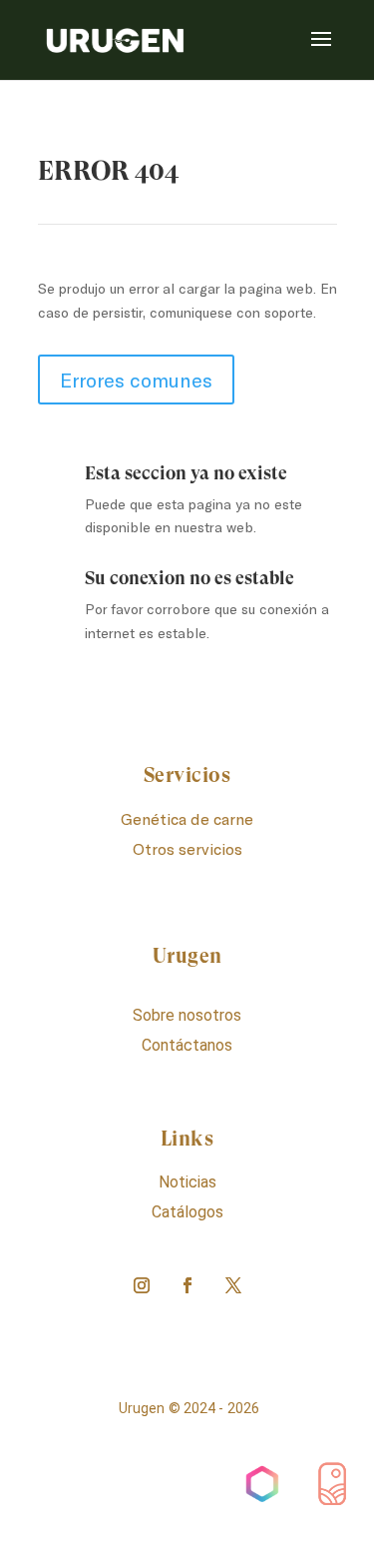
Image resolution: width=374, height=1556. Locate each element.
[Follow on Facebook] (187, 1285)
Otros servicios (187, 848)
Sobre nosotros (187, 1015)
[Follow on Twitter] (233, 1285)
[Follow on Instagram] (142, 1285)
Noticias (187, 1181)
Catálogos (187, 1211)
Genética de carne (187, 818)
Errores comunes (136, 379)
